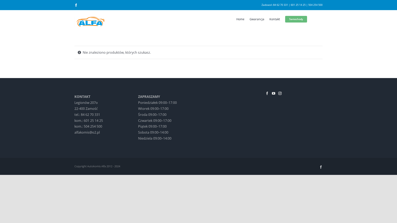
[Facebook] (267, 93)
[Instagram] (280, 93)
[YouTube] (273, 93)
